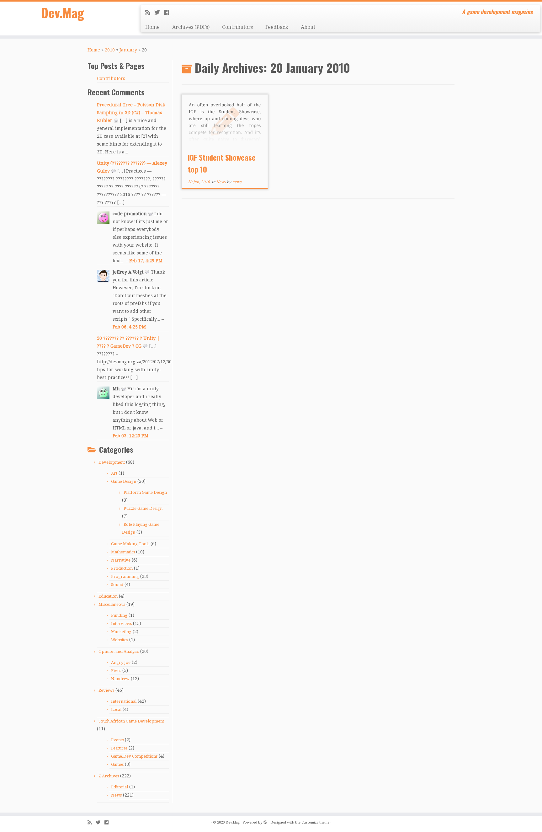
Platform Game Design (145, 492)
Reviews (106, 690)
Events (117, 740)
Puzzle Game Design (143, 508)
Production (122, 568)
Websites (119, 639)
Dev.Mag (62, 12)
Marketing (121, 631)
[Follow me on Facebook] (168, 12)
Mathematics (123, 552)
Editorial (119, 787)
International (123, 701)
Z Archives (108, 776)
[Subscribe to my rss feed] (149, 12)
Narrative (120, 560)
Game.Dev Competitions (134, 756)
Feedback (276, 27)
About (308, 27)
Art (114, 473)
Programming (125, 576)
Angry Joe (120, 662)
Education (108, 596)
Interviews (121, 623)
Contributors (237, 27)
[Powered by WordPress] (265, 821)
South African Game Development (131, 721)
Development (111, 462)
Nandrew (120, 678)
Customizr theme (315, 822)
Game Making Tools (130, 543)
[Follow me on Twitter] (159, 12)
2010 (110, 49)
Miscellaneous (111, 604)
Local (116, 709)
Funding (119, 615)
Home (152, 27)
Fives (116, 670)
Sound (117, 584)
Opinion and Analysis (118, 651)
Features (119, 748)
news (236, 182)
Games (117, 764)
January (128, 49)
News (116, 795)
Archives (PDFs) (191, 27)
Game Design (123, 481)
